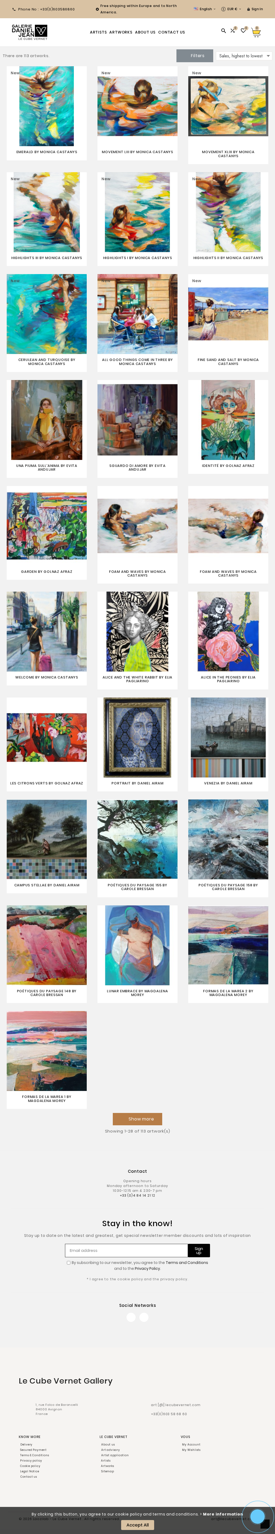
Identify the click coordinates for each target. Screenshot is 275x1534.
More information (223, 1514)
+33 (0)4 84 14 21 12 (137, 1195)
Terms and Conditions (187, 1262)
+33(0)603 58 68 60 (169, 1414)
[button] (137, 1119)
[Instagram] (144, 1317)
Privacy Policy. (148, 1268)
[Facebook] (131, 1317)
